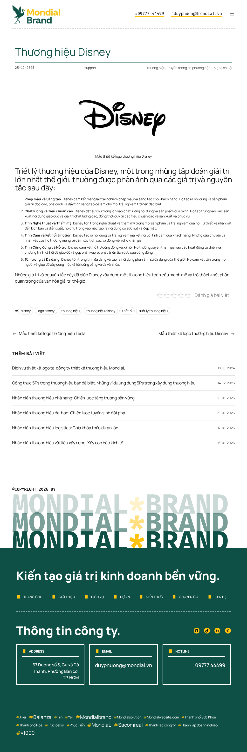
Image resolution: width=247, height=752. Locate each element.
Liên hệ (220, 596)
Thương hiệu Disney (63, 52)
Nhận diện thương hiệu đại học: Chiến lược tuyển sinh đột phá (68, 413)
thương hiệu (70, 310)
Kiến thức (154, 596)
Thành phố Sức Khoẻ (200, 717)
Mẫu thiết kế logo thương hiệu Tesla (52, 333)
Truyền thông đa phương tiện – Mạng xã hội (199, 67)
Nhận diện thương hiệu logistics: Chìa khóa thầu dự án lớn (65, 427)
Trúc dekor (56, 725)
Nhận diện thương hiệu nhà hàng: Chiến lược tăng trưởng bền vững (73, 398)
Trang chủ (32, 596)
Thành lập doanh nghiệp (199, 725)
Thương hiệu (155, 67)
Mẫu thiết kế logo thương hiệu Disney (193, 333)
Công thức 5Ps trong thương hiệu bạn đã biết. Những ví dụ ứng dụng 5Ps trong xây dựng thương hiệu (103, 383)
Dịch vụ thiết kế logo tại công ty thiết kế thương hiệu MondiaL (68, 368)
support (90, 67)
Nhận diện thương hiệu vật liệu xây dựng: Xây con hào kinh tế (67, 442)
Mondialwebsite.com (163, 717)
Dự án (125, 596)
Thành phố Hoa (30, 725)
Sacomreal (130, 724)
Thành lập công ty (162, 725)
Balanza (42, 717)
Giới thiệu (67, 596)
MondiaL (101, 724)
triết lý (127, 310)
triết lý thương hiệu (153, 310)
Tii (59, 717)
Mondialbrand (95, 717)
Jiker (22, 717)
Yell (70, 717)
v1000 (28, 732)
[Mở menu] (232, 14)
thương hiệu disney (100, 310)
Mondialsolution (129, 717)
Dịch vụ (97, 596)
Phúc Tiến (77, 725)
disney (26, 310)
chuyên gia (189, 596)
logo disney (46, 310)
